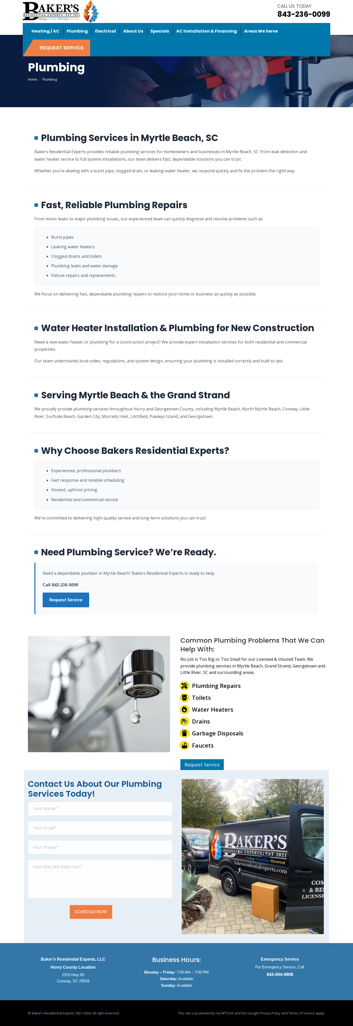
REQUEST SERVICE (62, 47)
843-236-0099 (303, 14)
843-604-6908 (280, 974)
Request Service (65, 600)
